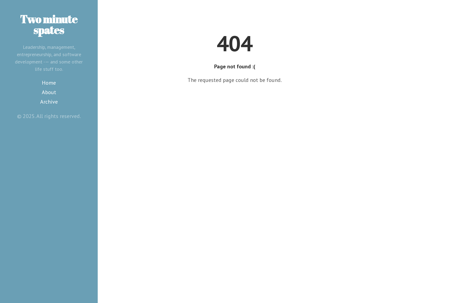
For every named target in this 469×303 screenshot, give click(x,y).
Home (49, 82)
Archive (49, 101)
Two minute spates (49, 24)
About (49, 92)
